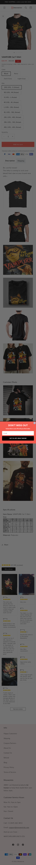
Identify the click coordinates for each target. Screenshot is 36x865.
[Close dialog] (34, 423)
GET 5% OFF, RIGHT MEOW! (18, 438)
